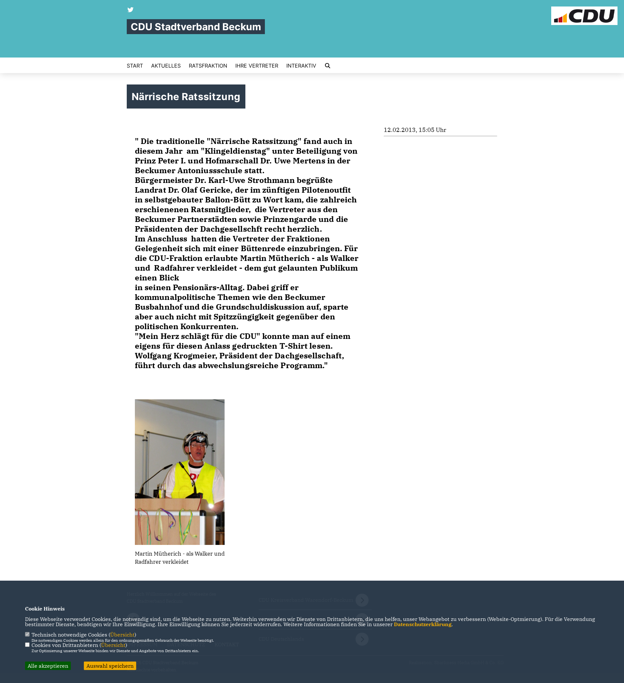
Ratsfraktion (208, 65)
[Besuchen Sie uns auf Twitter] (131, 10)
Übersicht (122, 634)
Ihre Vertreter (256, 65)
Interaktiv (301, 65)
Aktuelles (166, 65)
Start (135, 65)
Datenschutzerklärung (422, 624)
